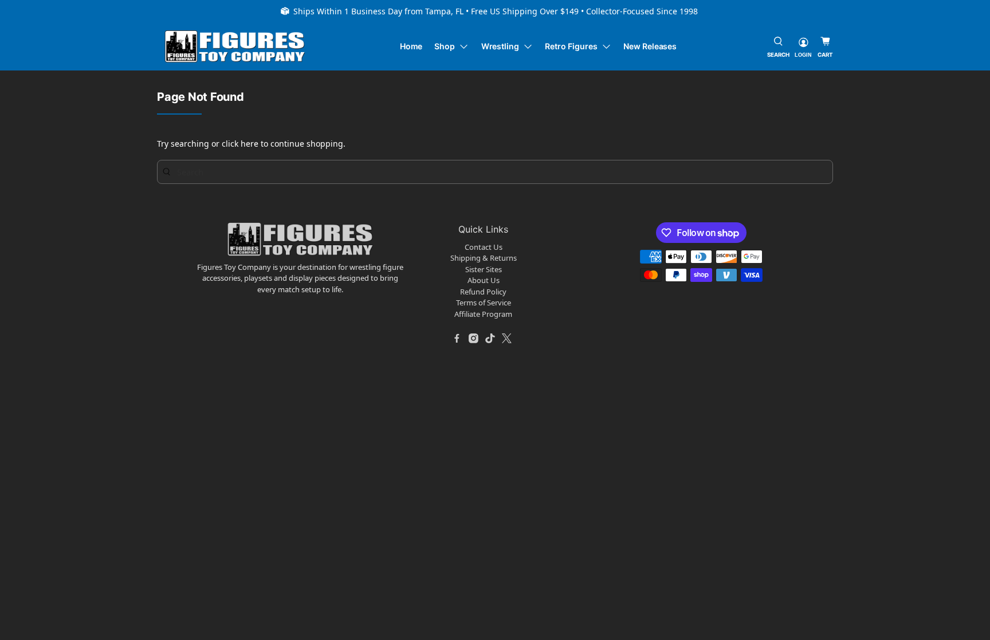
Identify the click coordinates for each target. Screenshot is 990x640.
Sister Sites (483, 269)
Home (411, 46)
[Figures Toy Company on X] (507, 338)
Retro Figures (571, 46)
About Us (483, 280)
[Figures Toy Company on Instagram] (474, 338)
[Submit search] (167, 171)
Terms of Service (483, 302)
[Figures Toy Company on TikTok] (490, 338)
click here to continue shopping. (283, 143)
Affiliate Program (483, 314)
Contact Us (483, 247)
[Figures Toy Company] (235, 46)
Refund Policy (483, 291)
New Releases (650, 46)
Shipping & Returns (483, 258)
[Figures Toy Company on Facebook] (457, 338)
